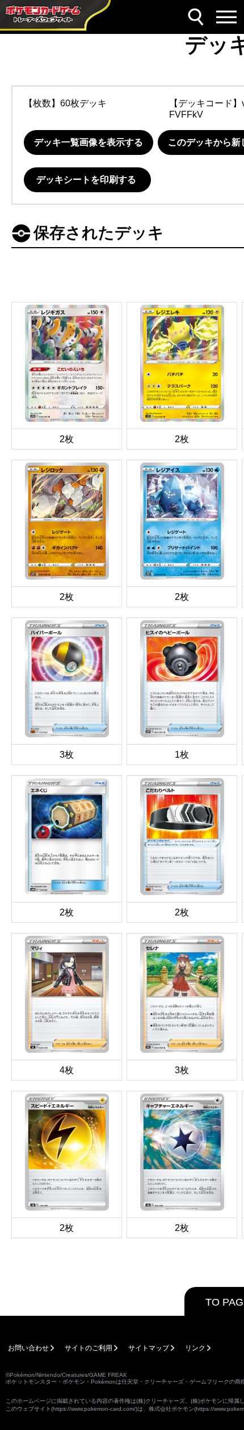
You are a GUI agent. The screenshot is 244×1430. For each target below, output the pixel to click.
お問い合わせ (28, 1348)
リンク (195, 1348)
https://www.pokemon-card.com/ (94, 1409)
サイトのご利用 (88, 1348)
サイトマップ (148, 1348)
